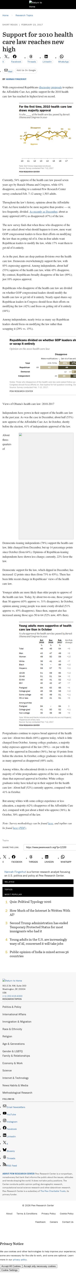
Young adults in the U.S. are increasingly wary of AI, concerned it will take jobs (38, 941)
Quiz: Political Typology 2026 (30, 902)
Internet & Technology (15, 1078)
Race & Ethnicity (12, 1029)
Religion (7, 1036)
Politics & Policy (11, 1007)
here (50, 823)
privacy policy (20, 1259)
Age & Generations (13, 1043)
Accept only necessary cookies (40, 1266)
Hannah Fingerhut (16, 79)
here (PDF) (19, 828)
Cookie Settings (9, 1270)
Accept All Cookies (11, 1266)
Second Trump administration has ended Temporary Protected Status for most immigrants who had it (39, 927)
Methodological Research (17, 1092)
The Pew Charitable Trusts (53, 1191)
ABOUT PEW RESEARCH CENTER (18, 1173)
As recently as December (43, 211)
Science (7, 1070)
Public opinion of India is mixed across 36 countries (39, 954)
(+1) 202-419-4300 (12, 996)
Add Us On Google (26, 70)
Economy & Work (12, 1063)
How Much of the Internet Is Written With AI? (40, 913)
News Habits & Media (15, 1085)
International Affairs (14, 1014)
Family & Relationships (16, 1055)
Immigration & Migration (16, 1021)
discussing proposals (50, 87)
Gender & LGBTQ (12, 1051)
